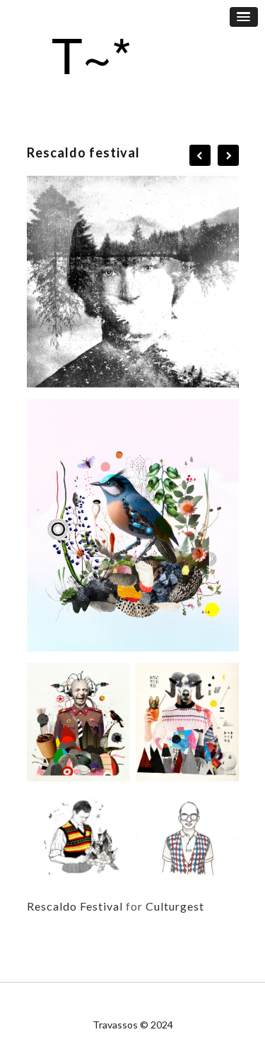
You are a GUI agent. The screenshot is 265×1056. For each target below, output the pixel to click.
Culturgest (175, 906)
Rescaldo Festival (75, 906)
